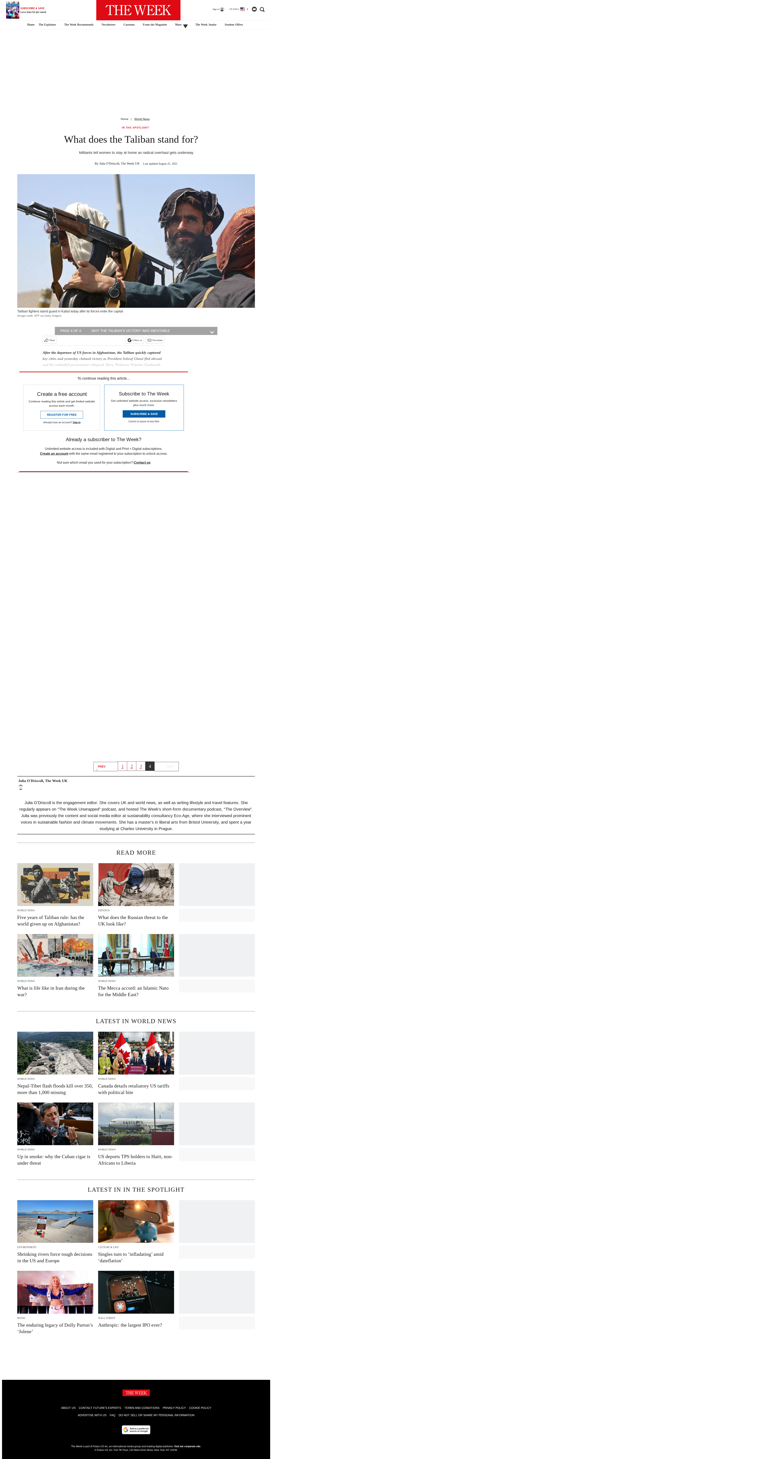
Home (124, 119)
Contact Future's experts (100, 1407)
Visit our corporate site (187, 1446)
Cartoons (129, 24)
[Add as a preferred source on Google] (136, 1429)
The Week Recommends (78, 24)
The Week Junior (206, 24)
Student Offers (234, 24)
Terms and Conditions (141, 1407)
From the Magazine (155, 24)
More (178, 24)
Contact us (142, 462)
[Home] (30, 24)
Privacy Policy (174, 1407)
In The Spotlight (135, 127)
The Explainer (47, 24)
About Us (68, 1407)
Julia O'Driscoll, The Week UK (119, 163)
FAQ (112, 1415)
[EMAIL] (21, 787)
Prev (101, 766)
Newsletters (108, 24)
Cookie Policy (200, 1407)
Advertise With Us (92, 1415)
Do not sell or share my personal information (156, 1415)
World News (142, 119)
